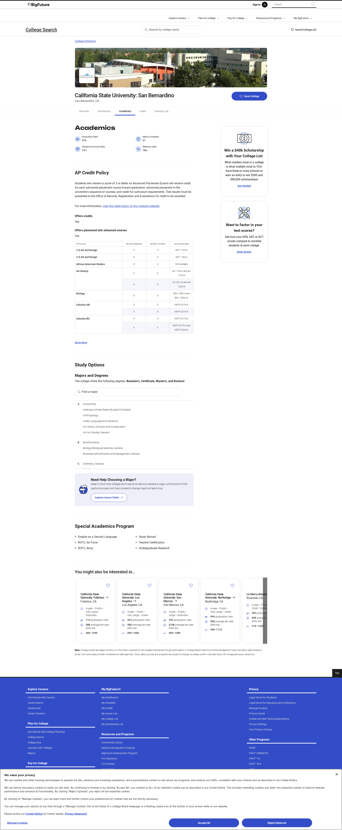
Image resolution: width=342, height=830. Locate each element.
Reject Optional (277, 822)
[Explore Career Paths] (134, 489)
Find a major (90, 391)
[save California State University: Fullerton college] (108, 585)
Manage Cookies (17, 822)
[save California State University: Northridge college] (232, 585)
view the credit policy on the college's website (131, 206)
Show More (81, 342)
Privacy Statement (76, 813)
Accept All (204, 822)
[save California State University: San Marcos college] (191, 585)
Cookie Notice (34, 813)
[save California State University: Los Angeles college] (149, 585)
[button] (77, 611)
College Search (41, 29)
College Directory (85, 41)
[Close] (337, 774)
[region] (134, 434)
